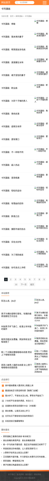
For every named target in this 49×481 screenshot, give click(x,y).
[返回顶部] (43, 449)
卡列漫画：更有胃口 (10, 139)
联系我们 (28, 474)
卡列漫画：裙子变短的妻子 (13, 75)
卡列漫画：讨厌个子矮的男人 (14, 101)
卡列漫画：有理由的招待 (12, 203)
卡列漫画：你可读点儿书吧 (13, 268)
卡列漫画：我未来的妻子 (12, 37)
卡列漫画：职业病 (9, 88)
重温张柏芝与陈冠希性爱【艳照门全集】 (22, 390)
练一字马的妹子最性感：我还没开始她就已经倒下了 (24, 444)
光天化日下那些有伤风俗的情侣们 (19, 416)
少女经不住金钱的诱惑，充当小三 (19, 401)
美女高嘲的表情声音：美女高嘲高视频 (19, 440)
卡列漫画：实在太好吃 (11, 242)
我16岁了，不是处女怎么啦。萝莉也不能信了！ (25, 396)
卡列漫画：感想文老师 (11, 126)
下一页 (24, 284)
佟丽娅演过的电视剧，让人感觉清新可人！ (21, 448)
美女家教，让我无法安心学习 (17, 411)
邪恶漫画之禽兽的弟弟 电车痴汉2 (17, 436)
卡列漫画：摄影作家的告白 (13, 229)
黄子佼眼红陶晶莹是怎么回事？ (16, 465)
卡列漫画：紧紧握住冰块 (12, 62)
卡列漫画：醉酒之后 (10, 216)
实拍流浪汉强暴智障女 (14, 421)
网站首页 (5, 2)
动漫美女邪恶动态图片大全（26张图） (21, 406)
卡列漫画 (5, 9)
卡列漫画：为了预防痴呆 (12, 255)
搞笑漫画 (19, 16)
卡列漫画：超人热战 (10, 165)
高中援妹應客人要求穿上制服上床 (19, 385)
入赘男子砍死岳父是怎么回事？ (16, 453)
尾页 (32, 284)
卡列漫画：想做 (8, 24)
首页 (12, 16)
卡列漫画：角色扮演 (10, 114)
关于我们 (11, 474)
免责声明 (20, 474)
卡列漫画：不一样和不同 (12, 152)
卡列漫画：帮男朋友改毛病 (13, 50)
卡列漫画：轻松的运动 (11, 191)
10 (16, 284)
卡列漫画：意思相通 (10, 178)
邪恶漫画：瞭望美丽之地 (13, 461)
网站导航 (37, 474)
